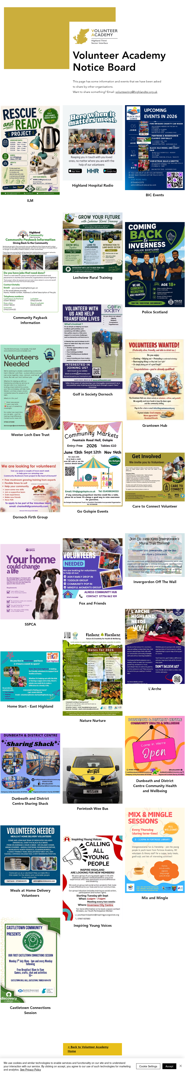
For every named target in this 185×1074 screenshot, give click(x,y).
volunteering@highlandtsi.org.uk (136, 92)
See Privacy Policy (30, 1069)
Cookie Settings (148, 1066)
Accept (169, 1066)
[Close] (180, 1066)
